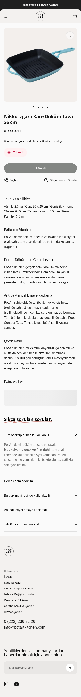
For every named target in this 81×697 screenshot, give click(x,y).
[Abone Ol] (70, 668)
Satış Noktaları (13, 582)
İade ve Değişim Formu (18, 588)
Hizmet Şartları (13, 611)
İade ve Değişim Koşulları (20, 594)
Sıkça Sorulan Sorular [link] (63, 180)
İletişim (8, 576)
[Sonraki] (75, 4)
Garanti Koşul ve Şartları (19, 605)
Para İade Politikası (16, 600)
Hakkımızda (11, 571)
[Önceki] (5, 4)
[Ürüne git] (33, 107)
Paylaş (13, 180)
